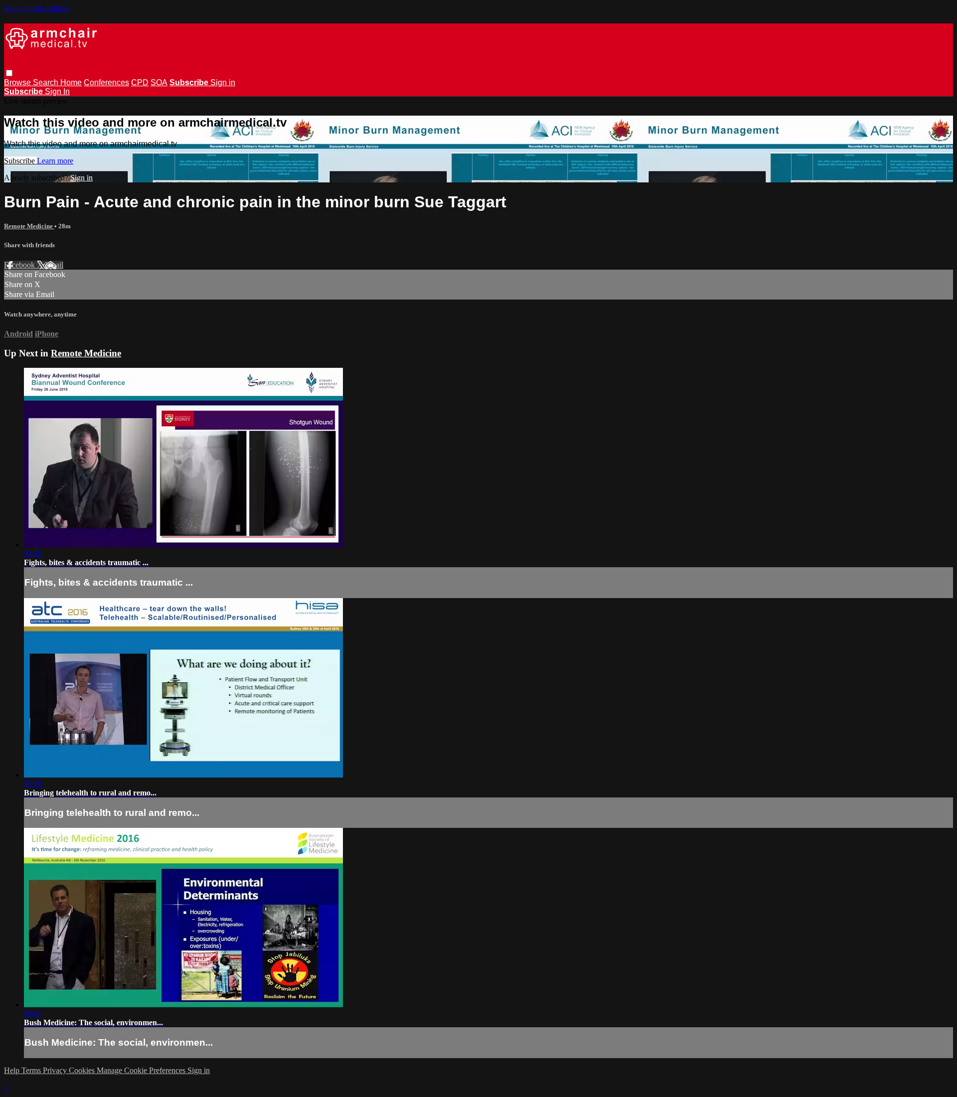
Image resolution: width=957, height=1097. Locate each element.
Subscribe (20, 161)
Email (54, 265)
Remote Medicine (29, 226)
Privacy (56, 1070)
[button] (9, 73)
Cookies (83, 1070)
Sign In (57, 91)
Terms (32, 1070)
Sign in (222, 82)
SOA (159, 82)
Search (46, 82)
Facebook (20, 265)
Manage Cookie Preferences (142, 1070)
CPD (140, 82)
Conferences (106, 82)
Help (12, 1070)
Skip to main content (36, 8)
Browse (18, 82)
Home (71, 82)
